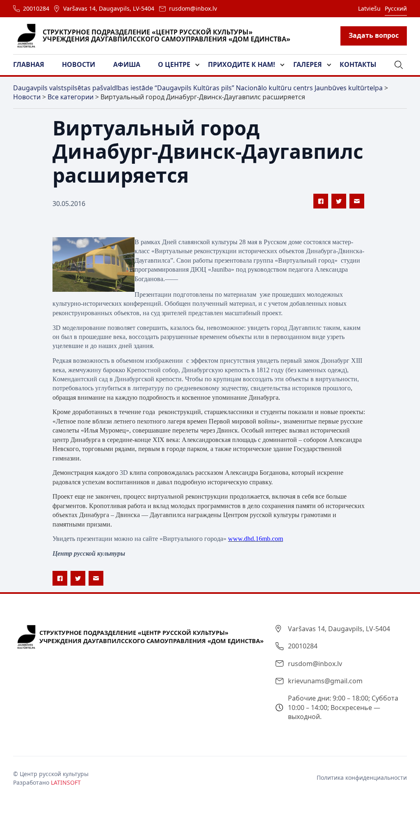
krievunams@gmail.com (325, 680)
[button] (33, 65)
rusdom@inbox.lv (193, 8)
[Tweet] (338, 201)
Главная (28, 64)
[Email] (356, 201)
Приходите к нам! (241, 64)
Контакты (358, 64)
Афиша (126, 64)
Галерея (307, 64)
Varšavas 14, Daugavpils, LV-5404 (108, 8)
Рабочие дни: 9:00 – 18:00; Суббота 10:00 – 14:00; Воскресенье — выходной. (343, 707)
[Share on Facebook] (320, 201)
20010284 (36, 8)
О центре (174, 64)
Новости (78, 64)
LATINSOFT (66, 782)
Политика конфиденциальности (362, 777)
